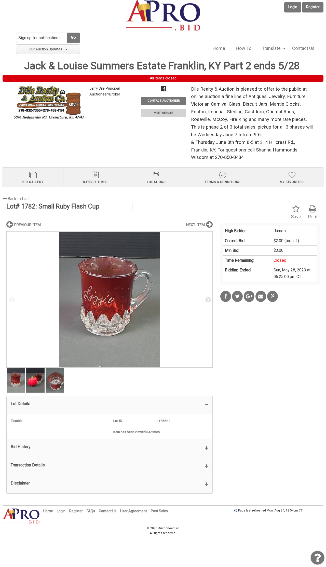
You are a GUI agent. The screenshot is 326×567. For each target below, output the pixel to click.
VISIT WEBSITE (163, 113)
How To (243, 48)
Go (73, 37)
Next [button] (207, 299)
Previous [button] (11, 299)
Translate (271, 48)
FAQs (91, 511)
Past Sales (159, 511)
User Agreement (133, 511)
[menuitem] (218, 48)
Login (292, 7)
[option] (109, 299)
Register (313, 7)
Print (313, 216)
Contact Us (303, 48)
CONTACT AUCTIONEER (164, 100)
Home (219, 48)
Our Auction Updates (45, 49)
